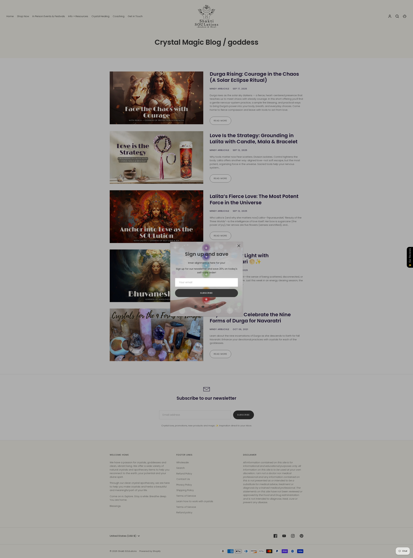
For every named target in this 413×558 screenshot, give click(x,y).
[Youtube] (202, 306)
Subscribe (206, 292)
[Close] (238, 245)
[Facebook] (195, 306)
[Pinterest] (217, 306)
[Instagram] (210, 306)
